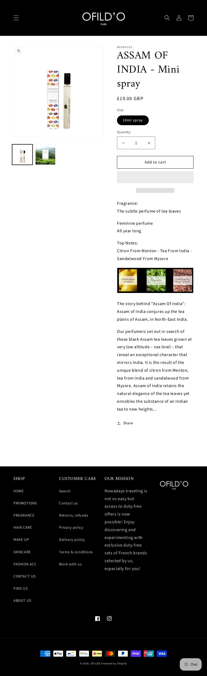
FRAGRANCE (23, 515)
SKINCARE (22, 552)
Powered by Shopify (114, 663)
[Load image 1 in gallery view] (22, 154)
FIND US (20, 588)
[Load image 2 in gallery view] (45, 154)
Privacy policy (71, 527)
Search (65, 491)
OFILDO (96, 663)
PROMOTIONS (25, 503)
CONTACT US (24, 576)
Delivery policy (72, 539)
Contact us (68, 503)
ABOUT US (22, 600)
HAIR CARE (22, 527)
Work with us (70, 564)
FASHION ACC (25, 564)
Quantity (123, 132)
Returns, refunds (73, 515)
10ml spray (133, 120)
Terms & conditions (76, 552)
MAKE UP (21, 539)
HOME (18, 491)
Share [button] (128, 423)
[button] (16, 18)
